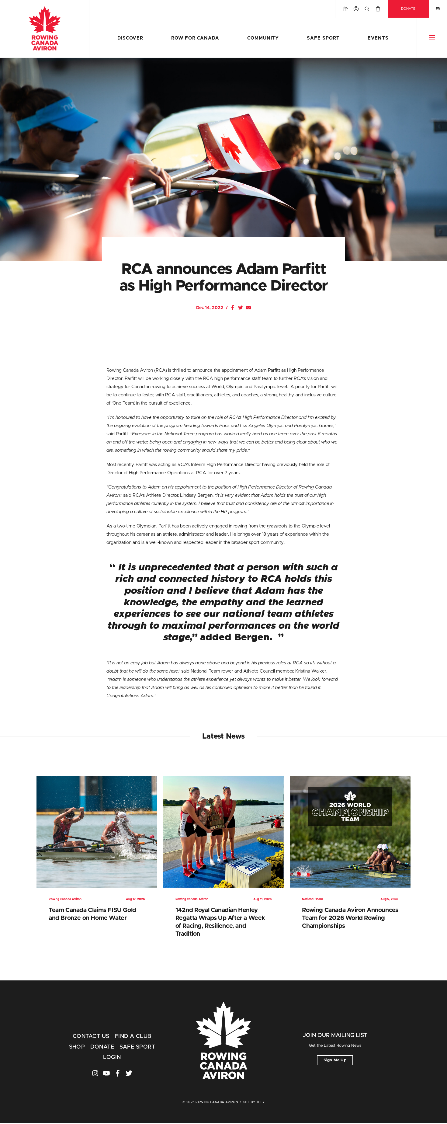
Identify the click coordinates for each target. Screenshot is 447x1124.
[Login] (356, 9)
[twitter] (129, 1073)
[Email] (248, 307)
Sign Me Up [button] (335, 1060)
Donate (408, 8)
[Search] (367, 9)
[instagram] (95, 1073)
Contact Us (91, 1036)
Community (263, 38)
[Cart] (377, 9)
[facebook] (117, 1073)
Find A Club (133, 1036)
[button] (432, 38)
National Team (312, 899)
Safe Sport (323, 38)
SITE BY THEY (254, 1102)
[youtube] (106, 1073)
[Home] (44, 29)
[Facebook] (232, 307)
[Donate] (345, 9)
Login (112, 1057)
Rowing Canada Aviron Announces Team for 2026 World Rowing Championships (350, 918)
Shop (77, 1047)
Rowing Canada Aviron (65, 899)
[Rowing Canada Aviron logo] (223, 1041)
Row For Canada (195, 38)
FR (438, 8)
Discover (130, 38)
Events (378, 38)
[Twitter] (240, 307)
